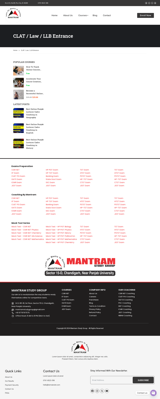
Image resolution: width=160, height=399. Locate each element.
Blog (95, 15)
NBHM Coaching (125, 315)
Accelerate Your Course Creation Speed (33, 82)
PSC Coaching (124, 303)
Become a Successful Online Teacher (34, 93)
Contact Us (9, 389)
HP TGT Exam (52, 173)
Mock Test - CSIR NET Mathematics (27, 239)
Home (55, 15)
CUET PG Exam (18, 176)
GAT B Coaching (125, 300)
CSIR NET (15, 169)
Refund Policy (95, 312)
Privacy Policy (95, 309)
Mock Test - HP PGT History (58, 233)
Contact (107, 15)
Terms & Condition (97, 306)
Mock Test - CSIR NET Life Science (26, 236)
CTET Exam (85, 182)
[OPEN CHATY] (153, 393)
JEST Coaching (124, 312)
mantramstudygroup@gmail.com (30, 309)
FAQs (7, 393)
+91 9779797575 (22, 312)
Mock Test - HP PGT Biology (58, 226)
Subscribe (143, 380)
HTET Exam (85, 173)
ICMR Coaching (125, 309)
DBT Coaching (124, 306)
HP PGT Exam (52, 169)
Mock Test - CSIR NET (21, 226)
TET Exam (84, 169)
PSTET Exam (85, 176)
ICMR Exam (16, 182)
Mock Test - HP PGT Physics (58, 229)
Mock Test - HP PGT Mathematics (61, 239)
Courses (82, 15)
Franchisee (94, 300)
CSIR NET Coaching (126, 293)
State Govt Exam (53, 179)
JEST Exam (16, 185)
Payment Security (12, 385)
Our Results (9, 381)
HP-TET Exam (86, 179)
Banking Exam (52, 176)
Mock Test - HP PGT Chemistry (60, 242)
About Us (68, 15)
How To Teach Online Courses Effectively (33, 70)
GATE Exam (16, 179)
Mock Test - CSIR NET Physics (24, 229)
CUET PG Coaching (126, 296)
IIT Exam (15, 173)
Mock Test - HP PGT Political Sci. (60, 236)
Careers (92, 296)
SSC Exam (50, 182)
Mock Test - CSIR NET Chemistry (26, 233)
